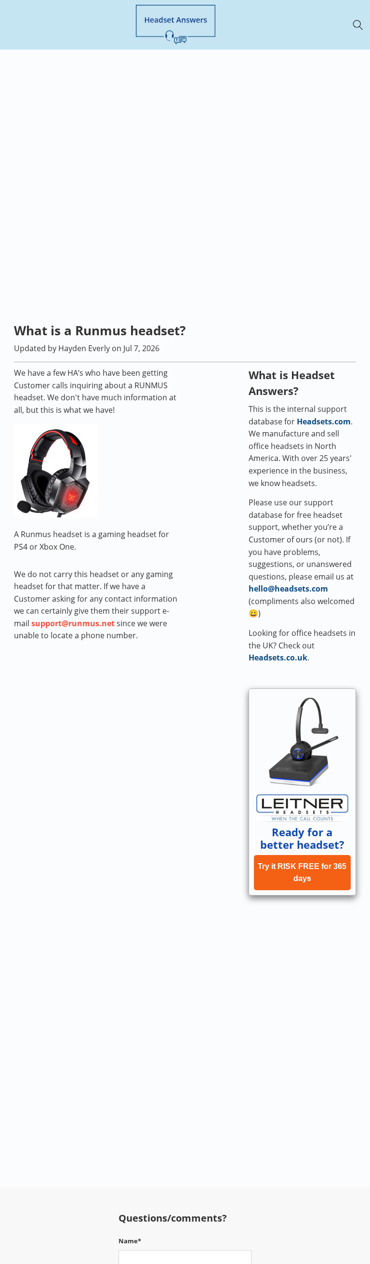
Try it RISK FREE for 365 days (302, 872)
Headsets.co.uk (278, 657)
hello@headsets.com (288, 588)
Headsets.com (324, 421)
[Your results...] (360, 25)
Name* (130, 1241)
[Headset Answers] (175, 25)
